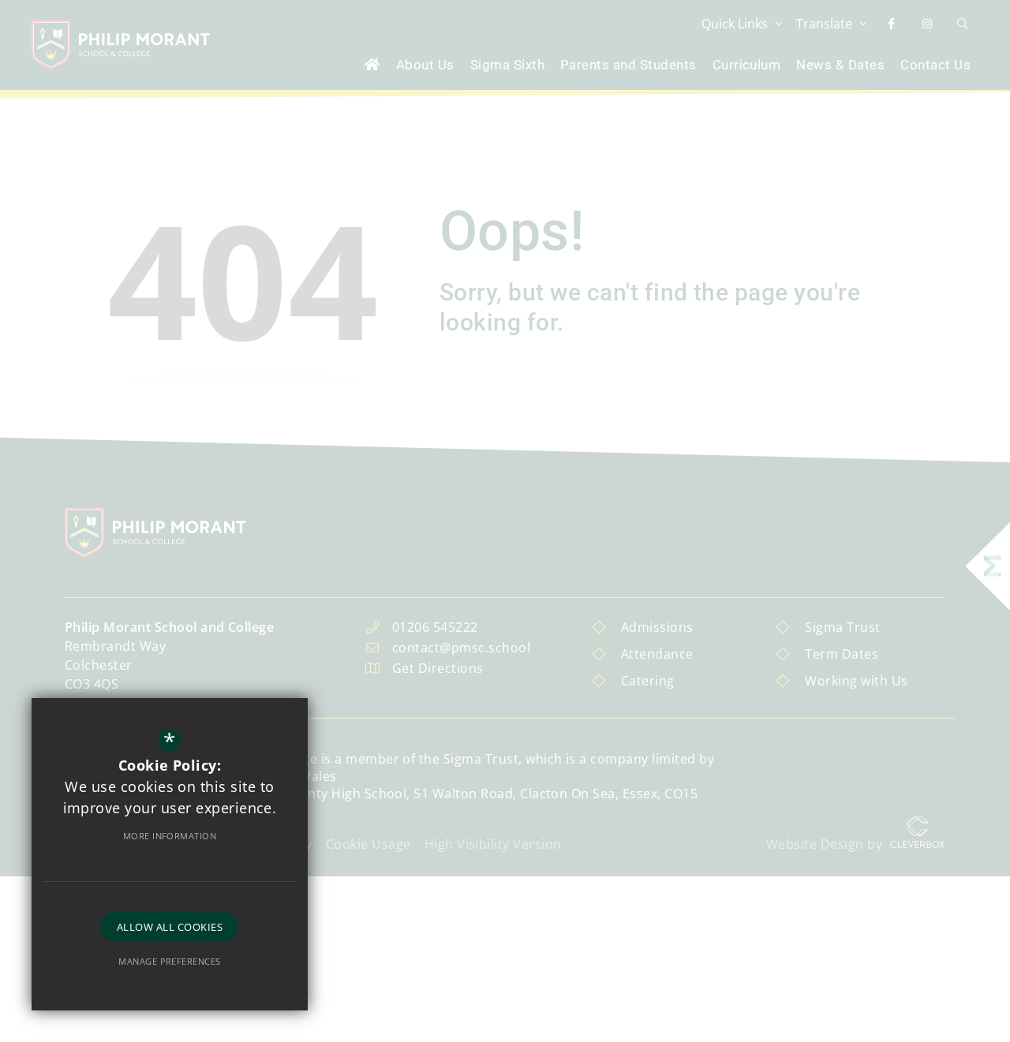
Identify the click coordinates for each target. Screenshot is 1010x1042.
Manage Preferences (169, 961)
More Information (170, 836)
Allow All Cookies (170, 927)
